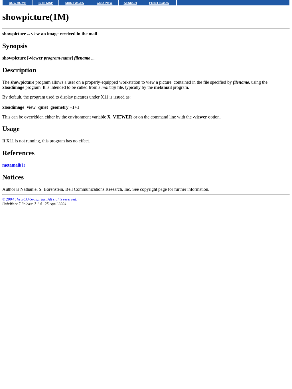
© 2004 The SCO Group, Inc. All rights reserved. (39, 199)
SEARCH (130, 3)
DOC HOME (17, 3)
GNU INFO (104, 3)
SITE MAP (45, 3)
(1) (13, 165)
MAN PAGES (74, 3)
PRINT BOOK (159, 3)
